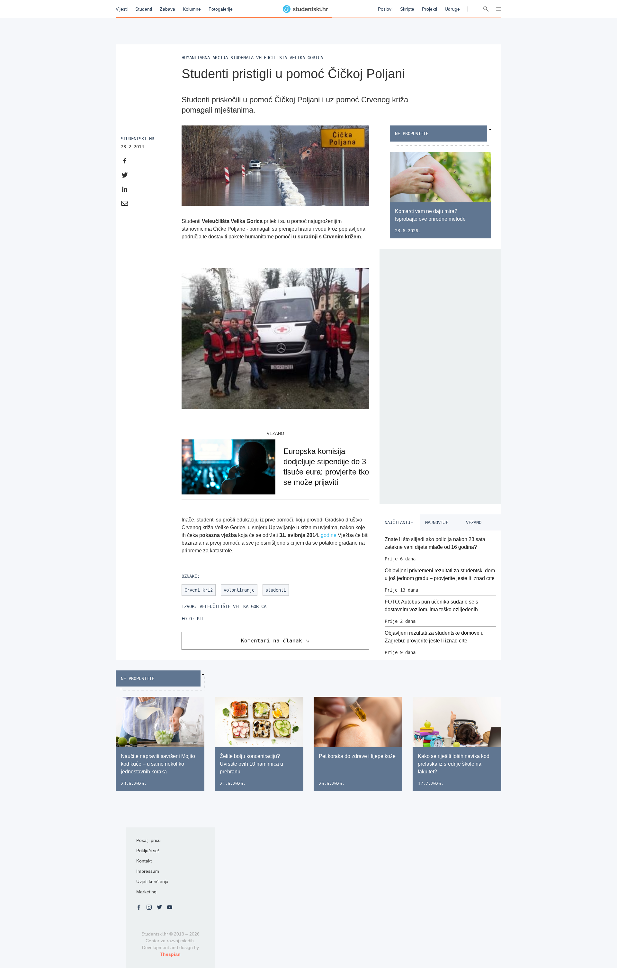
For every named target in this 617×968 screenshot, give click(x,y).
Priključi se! (147, 850)
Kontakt (144, 860)
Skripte (407, 9)
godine (328, 535)
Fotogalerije (221, 9)
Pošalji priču (148, 840)
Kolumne (192, 9)
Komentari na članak (271, 641)
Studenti (143, 9)
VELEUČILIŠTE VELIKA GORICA (233, 606)
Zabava (167, 9)
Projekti (429, 9)
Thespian (170, 954)
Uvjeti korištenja (152, 881)
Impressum (147, 871)
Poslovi (385, 9)
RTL (201, 618)
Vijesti (122, 9)
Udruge (452, 9)
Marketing (146, 891)
